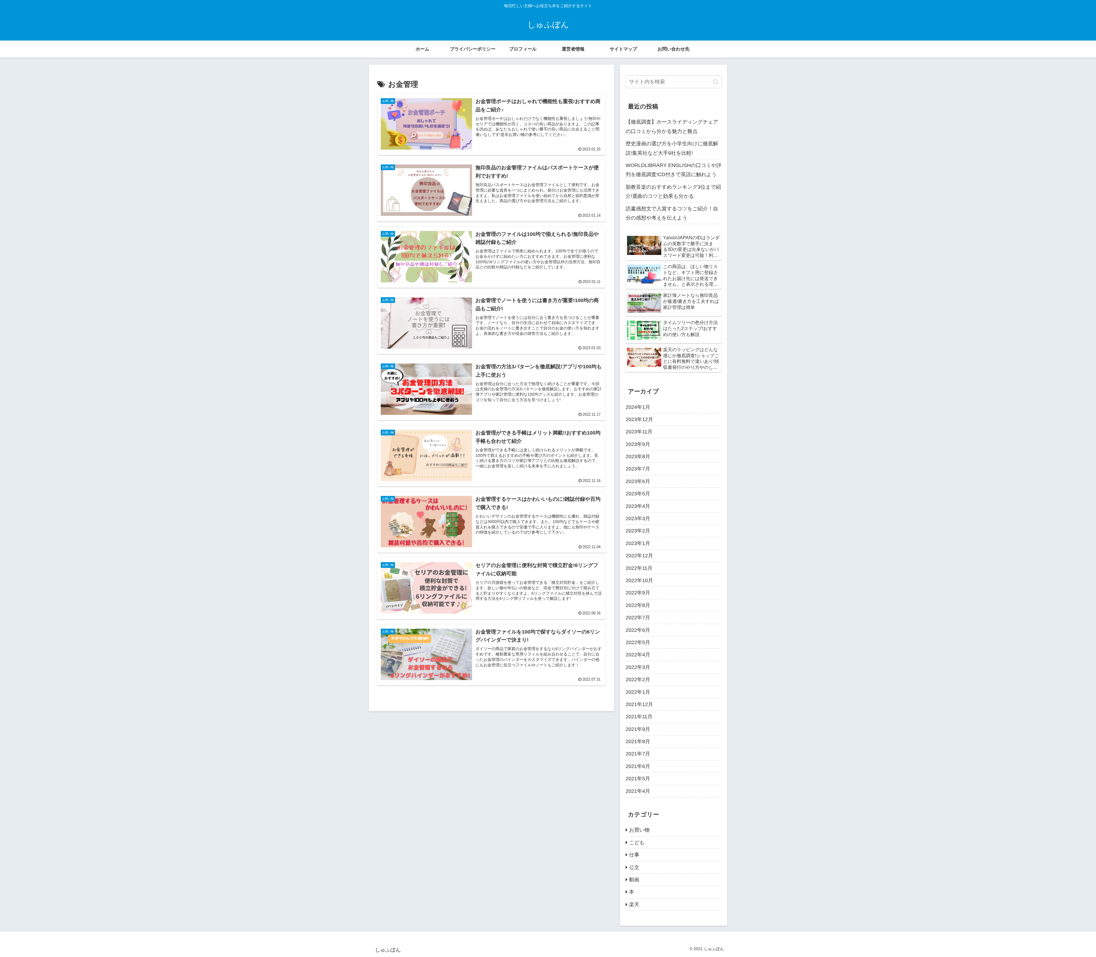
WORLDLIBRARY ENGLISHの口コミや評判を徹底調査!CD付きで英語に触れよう (674, 169)
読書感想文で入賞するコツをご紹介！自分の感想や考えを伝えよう (672, 213)
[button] (716, 82)
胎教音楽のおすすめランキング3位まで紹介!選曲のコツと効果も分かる (673, 191)
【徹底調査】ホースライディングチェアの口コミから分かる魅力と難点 (672, 126)
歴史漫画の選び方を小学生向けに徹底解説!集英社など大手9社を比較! (672, 148)
